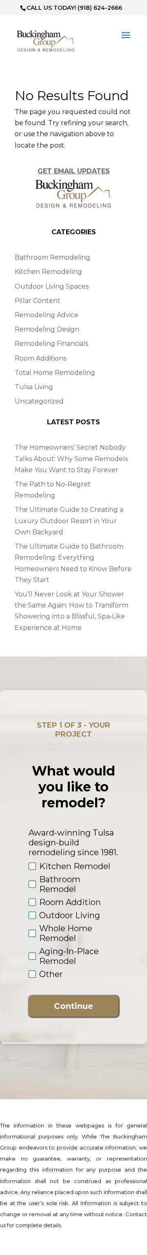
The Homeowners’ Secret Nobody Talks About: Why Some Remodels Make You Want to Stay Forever (71, 458)
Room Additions (40, 358)
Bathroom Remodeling (52, 257)
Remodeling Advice (46, 315)
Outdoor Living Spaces (52, 286)
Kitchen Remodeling (48, 272)
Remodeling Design (47, 329)
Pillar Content (37, 301)
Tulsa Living (34, 387)
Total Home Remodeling (55, 372)
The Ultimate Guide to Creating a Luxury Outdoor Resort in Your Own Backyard (69, 521)
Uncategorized (39, 401)
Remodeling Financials (51, 343)
